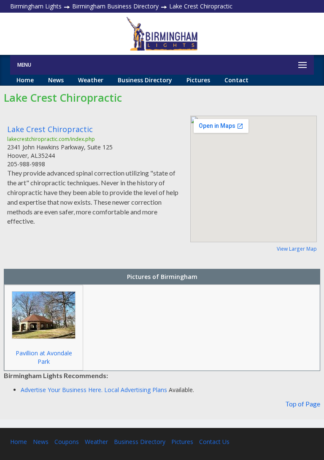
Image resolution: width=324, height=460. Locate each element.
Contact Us (214, 442)
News (56, 80)
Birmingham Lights (36, 6)
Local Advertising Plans (135, 390)
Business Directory (145, 80)
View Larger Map (297, 248)
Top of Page (302, 404)
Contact (236, 80)
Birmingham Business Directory (115, 6)
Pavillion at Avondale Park (44, 357)
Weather (90, 80)
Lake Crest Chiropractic (50, 129)
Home (25, 80)
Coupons (66, 442)
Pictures (198, 80)
